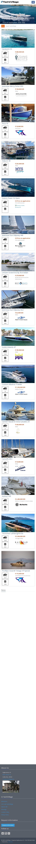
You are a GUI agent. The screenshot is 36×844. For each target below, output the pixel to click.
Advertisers (4, 801)
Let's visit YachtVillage (7, 804)
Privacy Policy (5, 815)
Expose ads (4, 807)
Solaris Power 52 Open (11, 198)
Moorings (3, 809)
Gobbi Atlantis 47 (9, 347)
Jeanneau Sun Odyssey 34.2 (13, 310)
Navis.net (10, 842)
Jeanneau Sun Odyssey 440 (12, 235)
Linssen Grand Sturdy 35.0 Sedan (15, 272)
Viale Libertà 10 (7, 774)
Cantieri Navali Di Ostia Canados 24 (15, 422)
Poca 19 (5, 123)
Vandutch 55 (7, 49)
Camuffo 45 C (7, 459)
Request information (7, 825)
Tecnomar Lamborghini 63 (12, 533)
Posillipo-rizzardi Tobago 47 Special (16, 571)
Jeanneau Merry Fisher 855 (12, 86)
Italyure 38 (6, 161)
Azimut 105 (6, 496)
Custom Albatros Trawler (12, 384)
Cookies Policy (5, 812)
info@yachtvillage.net (8, 779)
